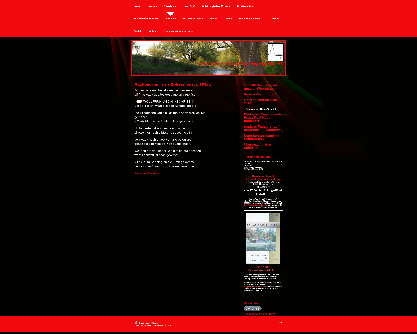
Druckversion (144, 323)
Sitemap (154, 323)
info (245, 287)
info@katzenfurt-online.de (255, 205)
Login (279, 322)
